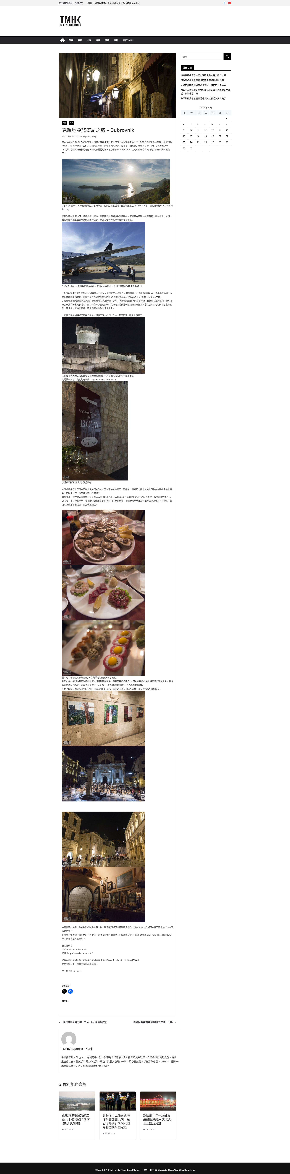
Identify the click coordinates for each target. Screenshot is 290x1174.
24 (191, 142)
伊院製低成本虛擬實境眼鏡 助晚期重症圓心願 (202, 80)
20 (212, 136)
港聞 (80, 40)
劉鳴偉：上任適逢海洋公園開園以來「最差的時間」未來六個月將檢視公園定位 (116, 1121)
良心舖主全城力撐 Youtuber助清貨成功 (85, 1022)
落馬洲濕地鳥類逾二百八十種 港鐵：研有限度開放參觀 (76, 1119)
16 (184, 136)
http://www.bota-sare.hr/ (80, 953)
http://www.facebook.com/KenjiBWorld (120, 960)
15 (227, 130)
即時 (71, 40)
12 (205, 130)
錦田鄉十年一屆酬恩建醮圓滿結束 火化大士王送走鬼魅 (157, 1119)
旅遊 (98, 40)
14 (220, 130)
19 (205, 136)
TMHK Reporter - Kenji (87, 136)
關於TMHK (128, 40)
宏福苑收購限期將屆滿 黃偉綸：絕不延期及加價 (203, 85)
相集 (116, 40)
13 (212, 130)
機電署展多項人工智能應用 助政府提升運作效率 (203, 75)
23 (184, 142)
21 (220, 136)
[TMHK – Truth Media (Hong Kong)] (62, 40)
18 (198, 136)
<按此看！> (80, 938)
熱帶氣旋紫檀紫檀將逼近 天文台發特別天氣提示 (203, 98)
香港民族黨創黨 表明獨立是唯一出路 (153, 1022)
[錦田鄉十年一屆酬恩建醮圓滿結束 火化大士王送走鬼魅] (158, 1093)
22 (227, 136)
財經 (107, 40)
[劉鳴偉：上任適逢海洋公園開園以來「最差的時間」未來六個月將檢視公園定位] (118, 1093)
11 (198, 130)
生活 (89, 40)
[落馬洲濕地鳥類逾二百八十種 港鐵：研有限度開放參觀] (77, 1093)
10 (191, 130)
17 (191, 136)
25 (198, 142)
